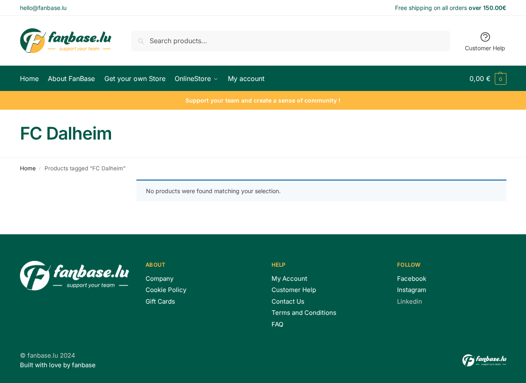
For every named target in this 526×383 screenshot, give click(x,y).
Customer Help (485, 48)
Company (159, 278)
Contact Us (288, 301)
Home (28, 168)
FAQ (277, 324)
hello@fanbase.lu (43, 7)
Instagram (411, 290)
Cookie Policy (166, 290)
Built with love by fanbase (58, 365)
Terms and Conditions (304, 313)
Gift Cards (160, 301)
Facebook (411, 278)
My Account (289, 278)
